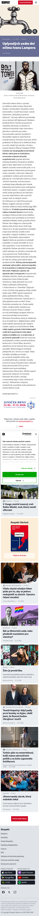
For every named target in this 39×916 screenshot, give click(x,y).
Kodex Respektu (7, 841)
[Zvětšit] (19, 20)
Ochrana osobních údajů (10, 860)
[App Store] (8, 873)
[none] (34, 31)
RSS (2, 853)
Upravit (18, 480)
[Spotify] (26, 882)
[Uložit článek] (24, 31)
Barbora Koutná (8, 680)
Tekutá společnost (17, 707)
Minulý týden (6, 39)
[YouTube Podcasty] (26, 877)
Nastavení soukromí (8, 864)
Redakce (4, 834)
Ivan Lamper (6, 53)
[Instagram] (14, 894)
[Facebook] (3, 894)
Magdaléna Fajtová (9, 514)
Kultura (5, 667)
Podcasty (8, 585)
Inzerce (3, 849)
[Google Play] (8, 877)
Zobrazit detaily (27, 468)
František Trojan (8, 641)
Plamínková (16, 750)
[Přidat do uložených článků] (34, 495)
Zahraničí (6, 793)
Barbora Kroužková (9, 723)
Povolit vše (19, 474)
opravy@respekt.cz (25, 421)
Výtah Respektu (16, 585)
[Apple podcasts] (26, 873)
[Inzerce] (19, 404)
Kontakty (4, 838)
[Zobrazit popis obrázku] (29, 31)
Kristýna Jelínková (8, 765)
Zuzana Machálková (9, 601)
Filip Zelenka (7, 809)
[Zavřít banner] (36, 434)
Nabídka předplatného (9, 845)
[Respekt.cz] (6, 2)
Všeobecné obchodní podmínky (12, 856)
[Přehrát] (29, 495)
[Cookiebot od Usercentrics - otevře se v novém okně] (23, 434)
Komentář (8, 501)
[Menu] (35, 2)
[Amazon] (8, 882)
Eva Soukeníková (20, 765)
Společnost (6, 628)
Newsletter (8, 750)
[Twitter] (9, 894)
